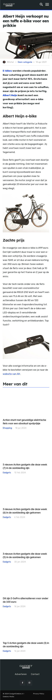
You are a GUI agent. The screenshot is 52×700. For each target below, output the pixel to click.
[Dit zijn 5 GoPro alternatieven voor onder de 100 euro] (26, 582)
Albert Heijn (10, 95)
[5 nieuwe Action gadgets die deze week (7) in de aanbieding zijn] (26, 448)
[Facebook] (22, 683)
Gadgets (7, 472)
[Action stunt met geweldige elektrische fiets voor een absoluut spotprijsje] (26, 403)
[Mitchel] (4, 62)
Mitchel (10, 62)
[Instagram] (29, 683)
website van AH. (12, 374)
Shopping (7, 428)
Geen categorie (25, 62)
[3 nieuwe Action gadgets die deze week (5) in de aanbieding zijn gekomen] (26, 537)
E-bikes (7, 70)
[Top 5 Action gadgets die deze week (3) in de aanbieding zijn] (26, 626)
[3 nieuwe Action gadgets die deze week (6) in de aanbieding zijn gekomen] (26, 492)
